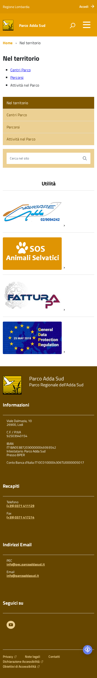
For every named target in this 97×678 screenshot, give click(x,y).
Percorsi (17, 77)
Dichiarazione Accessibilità (21, 661)
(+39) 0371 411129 (20, 505)
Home (8, 43)
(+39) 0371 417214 (20, 517)
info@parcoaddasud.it (23, 575)
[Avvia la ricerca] (84, 158)
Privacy (8, 656)
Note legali (32, 656)
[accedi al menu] (86, 24)
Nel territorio (17, 103)
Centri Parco (20, 70)
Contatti (54, 656)
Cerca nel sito (19, 158)
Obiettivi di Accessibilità (19, 666)
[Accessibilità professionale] (87, 649)
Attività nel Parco (21, 139)
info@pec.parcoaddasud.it (26, 564)
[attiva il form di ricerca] (72, 25)
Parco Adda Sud (32, 25)
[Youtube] (11, 625)
